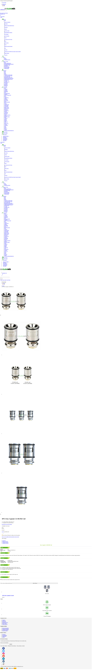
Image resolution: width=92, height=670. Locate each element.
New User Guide (4, 630)
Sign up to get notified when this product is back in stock (10, 536)
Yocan (5, 180)
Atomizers (4, 70)
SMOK (6, 46)
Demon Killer (10, 25)
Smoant (11, 46)
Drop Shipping (4, 635)
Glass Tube (6, 90)
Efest (7, 27)
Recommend (5, 139)
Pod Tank (5, 86)
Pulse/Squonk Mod (7, 190)
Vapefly (19, 51)
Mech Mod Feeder (7, 227)
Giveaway (3, 540)
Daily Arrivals (6, 136)
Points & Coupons (5, 622)
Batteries (5, 115)
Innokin (7, 34)
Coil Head (5, 214)
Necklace (5, 120)
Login (3, 531)
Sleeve (5, 101)
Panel (5, 126)
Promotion (5, 134)
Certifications (4, 636)
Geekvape (5, 30)
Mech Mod (6, 65)
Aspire (5, 22)
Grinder (5, 129)
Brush (5, 253)
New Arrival (5, 257)
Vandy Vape (15, 51)
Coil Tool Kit (6, 106)
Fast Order (4, 140)
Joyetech (5, 161)
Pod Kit (5, 58)
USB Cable (6, 247)
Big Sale (5, 263)
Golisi (8, 30)
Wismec (5, 53)
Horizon (11, 32)
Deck (5, 92)
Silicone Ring (6, 123)
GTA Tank (5, 83)
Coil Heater (6, 125)
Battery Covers (6, 107)
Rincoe (5, 44)
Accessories (5, 87)
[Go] (1, 279)
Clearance (5, 138)
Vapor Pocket (6, 105)
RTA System (6, 100)
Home (3, 285)
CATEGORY (2, 16)
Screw (5, 122)
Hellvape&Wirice (7, 32)
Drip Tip (5, 114)
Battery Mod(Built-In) (7, 63)
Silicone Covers (6, 108)
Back (5, 20)
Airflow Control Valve (7, 95)
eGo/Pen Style (6, 110)
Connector (5, 118)
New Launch (5, 133)
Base (5, 221)
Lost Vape (6, 39)
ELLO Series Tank (7, 76)
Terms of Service (4, 624)
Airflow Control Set (7, 240)
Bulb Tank (5, 84)
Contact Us (4, 620)
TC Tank (5, 206)
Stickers (5, 119)
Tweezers (5, 103)
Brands (4, 19)
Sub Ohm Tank (6, 80)
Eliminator (5, 94)
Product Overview (5, 541)
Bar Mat (5, 111)
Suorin (9, 46)
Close (1, 17)
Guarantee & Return (5, 629)
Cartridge (5, 215)
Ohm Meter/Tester (7, 93)
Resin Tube (6, 113)
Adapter (5, 98)
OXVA (7, 168)
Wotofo (8, 53)
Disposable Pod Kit (7, 59)
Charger (5, 96)
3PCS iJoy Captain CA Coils (8, 595)
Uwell (5, 49)
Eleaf (5, 27)
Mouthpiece (6, 91)
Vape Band (6, 99)
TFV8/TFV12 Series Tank (8, 74)
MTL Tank (6, 82)
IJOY (5, 34)
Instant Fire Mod (6, 67)
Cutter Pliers (6, 112)
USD (4, 283)
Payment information (5, 628)
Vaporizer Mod (6, 68)
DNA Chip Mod (6, 66)
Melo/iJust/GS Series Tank (8, 77)
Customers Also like (5, 543)
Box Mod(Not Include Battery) (9, 64)
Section (5, 127)
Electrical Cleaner (7, 116)
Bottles (5, 117)
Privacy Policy (4, 623)
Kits (4, 57)
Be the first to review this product (7, 524)
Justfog (8, 161)
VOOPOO (11, 51)
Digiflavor (6, 25)
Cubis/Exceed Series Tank (8, 75)
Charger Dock (6, 97)
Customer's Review (5, 542)
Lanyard (5, 124)
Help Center (4, 282)
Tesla (5, 48)
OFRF (5, 168)
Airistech (9, 22)
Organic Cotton (6, 104)
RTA (5, 72)
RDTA (5, 199)
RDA (5, 73)
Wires (5, 228)
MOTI (5, 41)
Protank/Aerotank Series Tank (8, 78)
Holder (5, 246)
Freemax (5, 154)
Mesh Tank (6, 85)
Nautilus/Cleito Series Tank (8, 79)
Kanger (5, 37)
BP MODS (6, 23)
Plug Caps (5, 109)
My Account (4, 2)
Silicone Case (6, 234)
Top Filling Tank (6, 81)
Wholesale (3, 634)
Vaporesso (6, 51)
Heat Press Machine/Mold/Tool (9, 130)
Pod (4, 262)
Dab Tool (5, 128)
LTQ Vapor (10, 39)
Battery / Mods (5, 61)
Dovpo (13, 25)
